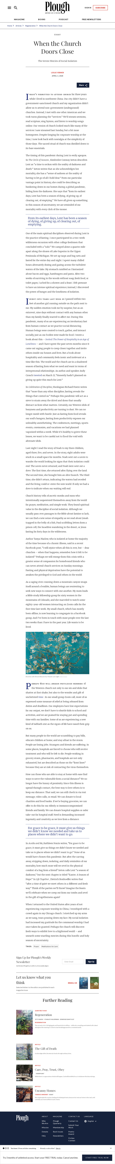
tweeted (38, 375)
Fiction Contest (71, 1139)
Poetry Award (71, 1133)
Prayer (36, 946)
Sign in (58, 1148)
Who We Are (45, 1122)
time (41, 697)
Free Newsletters (91, 19)
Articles (19, 26)
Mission (45, 1127)
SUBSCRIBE (100, 8)
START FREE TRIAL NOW (97, 1158)
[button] (9, 8)
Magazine (19, 19)
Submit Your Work (73, 1126)
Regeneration (30, 26)
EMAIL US (72, 983)
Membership (58, 1127)
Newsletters (58, 1136)
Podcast (63, 19)
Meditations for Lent (50, 946)
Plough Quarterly (57, 1122)
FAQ (44, 1136)
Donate (45, 1132)
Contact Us (73, 1121)
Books (41, 19)
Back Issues (58, 1132)
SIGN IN (88, 8)
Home (9, 26)
